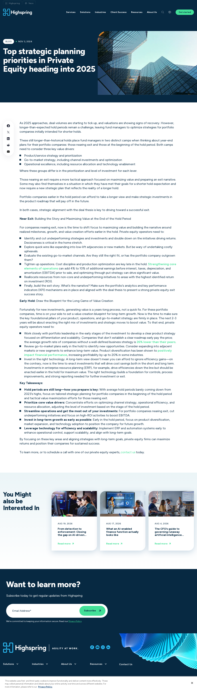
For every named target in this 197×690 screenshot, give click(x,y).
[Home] (17, 12)
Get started (185, 12)
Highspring (14, 3)
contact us (128, 452)
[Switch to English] (170, 12)
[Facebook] (8, 126)
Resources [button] (136, 12)
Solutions (8, 664)
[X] (8, 132)
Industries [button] (100, 12)
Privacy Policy (75, 621)
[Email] (8, 151)
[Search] (162, 12)
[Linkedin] (8, 139)
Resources (96, 664)
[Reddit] (8, 145)
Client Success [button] (119, 12)
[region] (98, 683)
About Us (66, 664)
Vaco (30, 3)
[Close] (192, 683)
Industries (38, 664)
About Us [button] (152, 12)
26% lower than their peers (156, 342)
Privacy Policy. (45, 687)
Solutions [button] (85, 12)
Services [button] (70, 12)
